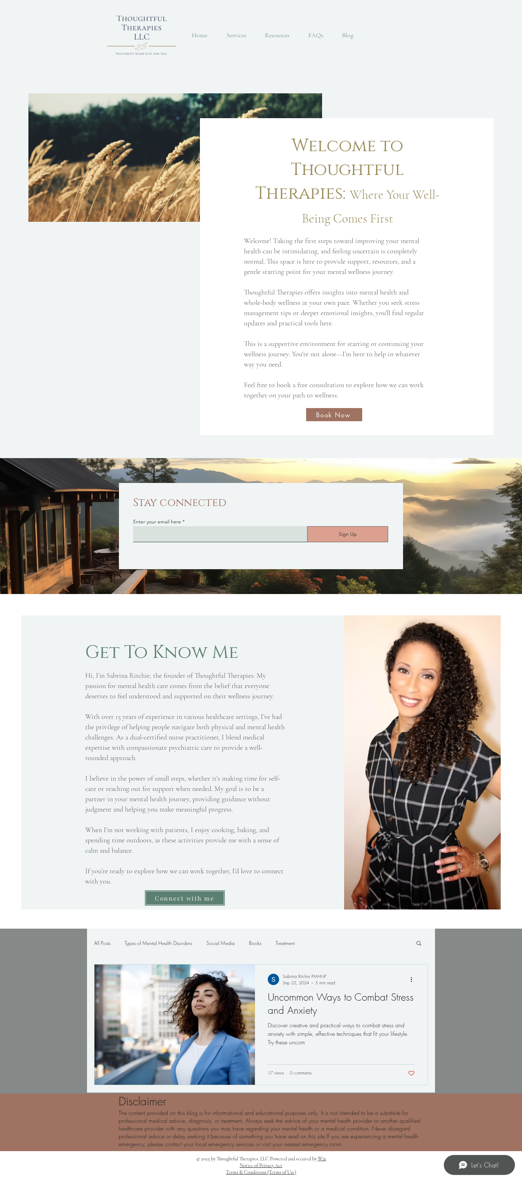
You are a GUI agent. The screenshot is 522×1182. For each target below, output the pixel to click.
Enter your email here (157, 521)
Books (255, 943)
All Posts (102, 943)
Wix (322, 1159)
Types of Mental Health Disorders (158, 943)
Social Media (220, 943)
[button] (418, 943)
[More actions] (413, 979)
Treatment (285, 943)
